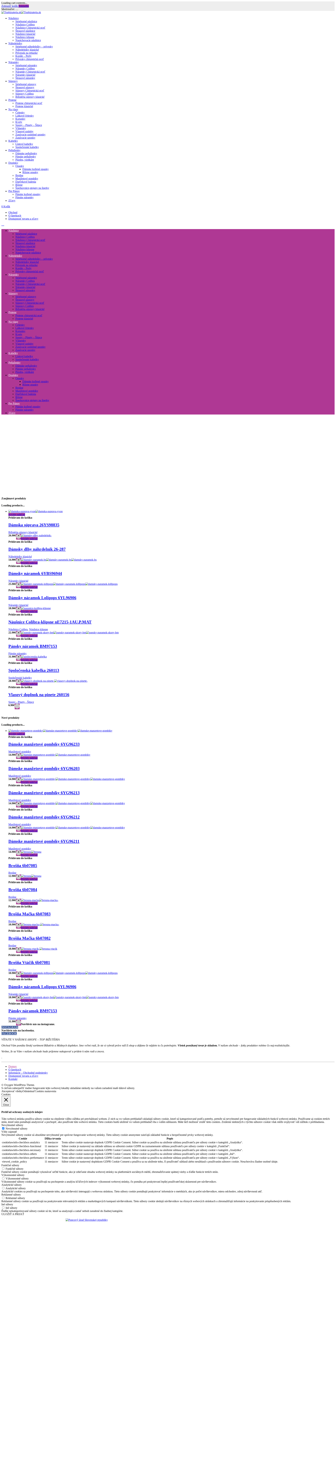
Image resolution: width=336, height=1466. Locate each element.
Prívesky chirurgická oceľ (29, 59)
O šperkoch (14, 215)
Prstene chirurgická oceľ (28, 103)
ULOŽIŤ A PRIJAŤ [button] (12, 1214)
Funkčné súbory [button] (10, 1165)
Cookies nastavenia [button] (45, 1091)
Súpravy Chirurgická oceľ (29, 90)
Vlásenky (20, 128)
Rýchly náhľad (16, 514)
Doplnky (13, 162)
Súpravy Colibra (24, 93)
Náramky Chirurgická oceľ (30, 71)
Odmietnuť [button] (29, 1091)
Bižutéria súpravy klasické (29, 96)
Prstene (12, 99)
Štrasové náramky (25, 77)
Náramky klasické (25, 74)
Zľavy (11, 200)
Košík (5, 206)
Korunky (20, 118)
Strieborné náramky (26, 65)
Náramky (13, 62)
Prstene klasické (24, 106)
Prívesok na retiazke (26, 52)
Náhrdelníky (15, 43)
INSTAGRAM (9, 1027)
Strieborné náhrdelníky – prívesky (34, 46)
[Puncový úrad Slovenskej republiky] (87, 1219)
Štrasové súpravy (24, 87)
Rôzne (19, 184)
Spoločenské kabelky (27, 147)
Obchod (12, 212)
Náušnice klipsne (24, 37)
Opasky (19, 165)
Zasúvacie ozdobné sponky (30, 134)
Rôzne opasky (30, 172)
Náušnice (13, 18)
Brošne (19, 175)
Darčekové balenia (25, 181)
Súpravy (13, 81)
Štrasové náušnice (25, 30)
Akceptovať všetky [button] (12, 1091)
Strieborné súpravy (25, 84)
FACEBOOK (9, 1033)
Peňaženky (14, 150)
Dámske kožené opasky (35, 169)
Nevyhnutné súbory (16, 1128)
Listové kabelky (24, 143)
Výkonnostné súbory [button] (12, 1175)
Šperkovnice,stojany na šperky (32, 187)
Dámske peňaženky (26, 153)
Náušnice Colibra (25, 24)
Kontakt (12, 1078)
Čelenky (20, 112)
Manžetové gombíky (26, 178)
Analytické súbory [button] (11, 1184)
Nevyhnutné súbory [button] (12, 1125)
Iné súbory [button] (7, 1204)
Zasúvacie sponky (25, 137)
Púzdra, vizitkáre (24, 159)
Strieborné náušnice (26, 21)
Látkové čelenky (24, 115)
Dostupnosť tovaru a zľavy (23, 218)
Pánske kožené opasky (27, 194)
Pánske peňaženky (25, 156)
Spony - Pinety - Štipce (21, 702)
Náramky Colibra (25, 68)
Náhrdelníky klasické (27, 49)
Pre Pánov (14, 191)
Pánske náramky (24, 197)
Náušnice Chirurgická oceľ (30, 27)
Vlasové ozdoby (24, 131)
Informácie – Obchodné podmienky (28, 1072)
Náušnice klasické (25, 33)
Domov (12, 1066)
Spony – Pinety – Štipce (28, 125)
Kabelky (13, 140)
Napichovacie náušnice (28, 40)
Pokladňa (24, 6)
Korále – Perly (23, 55)
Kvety (18, 121)
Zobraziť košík (10, 6)
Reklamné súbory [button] (11, 1194)
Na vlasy (13, 109)
